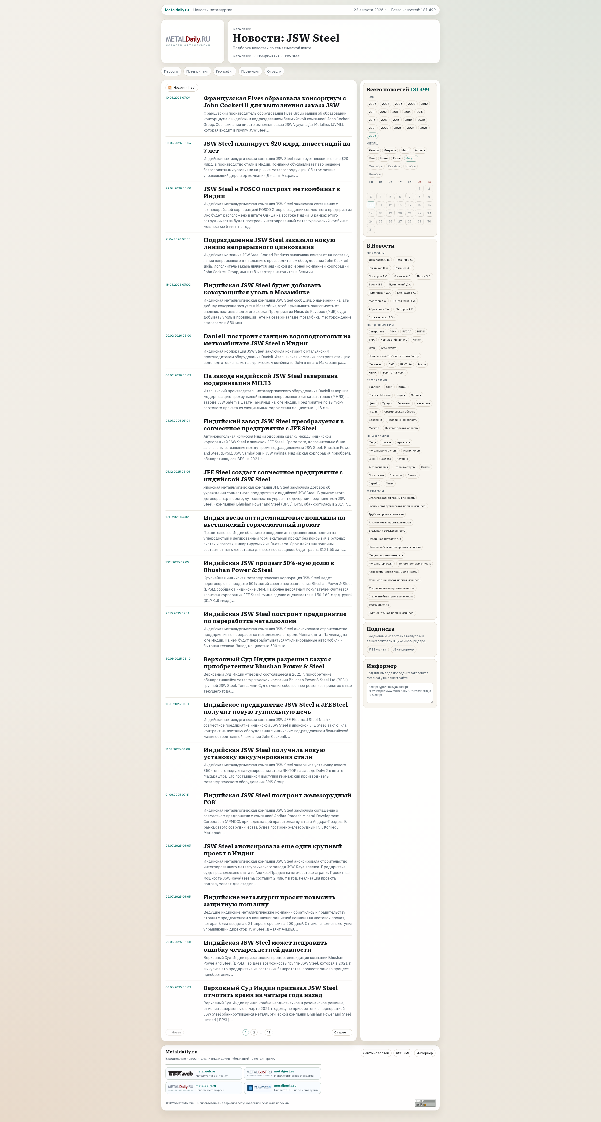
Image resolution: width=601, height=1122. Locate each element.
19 (268, 1032)
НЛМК (421, 331)
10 (371, 205)
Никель (386, 442)
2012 (383, 112)
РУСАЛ (406, 331)
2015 (419, 112)
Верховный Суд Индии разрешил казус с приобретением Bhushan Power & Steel (267, 662)
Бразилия (375, 419)
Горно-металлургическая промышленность (397, 506)
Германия (404, 403)
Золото (386, 458)
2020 (421, 120)
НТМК (373, 372)
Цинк (372, 458)
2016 (372, 120)
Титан (389, 483)
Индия (401, 395)
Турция (387, 403)
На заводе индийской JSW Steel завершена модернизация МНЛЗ (271, 379)
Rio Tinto (406, 364)
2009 (412, 104)
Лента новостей (376, 1053)
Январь (374, 150)
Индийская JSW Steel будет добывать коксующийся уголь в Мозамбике (262, 288)
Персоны (171, 71)
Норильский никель (394, 339)
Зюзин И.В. (376, 284)
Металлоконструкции (383, 450)
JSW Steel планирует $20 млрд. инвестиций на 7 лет (277, 147)
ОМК (372, 348)
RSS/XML (403, 1053)
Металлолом (411, 450)
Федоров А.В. (405, 309)
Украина (374, 387)
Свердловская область (399, 411)
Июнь (384, 158)
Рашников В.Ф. (379, 268)
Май (372, 158)
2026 (372, 136)
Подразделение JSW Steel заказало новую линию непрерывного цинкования (269, 243)
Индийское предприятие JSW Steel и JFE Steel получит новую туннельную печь (276, 708)
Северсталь (376, 331)
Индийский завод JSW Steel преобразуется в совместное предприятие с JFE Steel (274, 424)
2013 (395, 112)
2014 (407, 112)
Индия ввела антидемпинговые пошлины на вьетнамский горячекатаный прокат (274, 521)
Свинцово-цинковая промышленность (394, 580)
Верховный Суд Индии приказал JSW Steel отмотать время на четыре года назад (271, 991)
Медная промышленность (386, 555)
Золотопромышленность (414, 563)
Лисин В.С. (424, 276)
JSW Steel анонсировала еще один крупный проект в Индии (273, 849)
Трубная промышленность (386, 514)
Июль (397, 158)
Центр (373, 403)
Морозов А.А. (378, 301)
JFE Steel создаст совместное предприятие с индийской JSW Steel (273, 475)
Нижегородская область (401, 428)
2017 (384, 120)
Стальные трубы (404, 467)
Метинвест (376, 364)
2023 (397, 128)
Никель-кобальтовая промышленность (394, 547)
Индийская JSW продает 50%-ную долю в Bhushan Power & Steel (269, 566)
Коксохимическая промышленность (393, 571)
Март (405, 150)
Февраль (390, 150)
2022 (385, 128)
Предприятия (268, 56)
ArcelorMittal (389, 348)
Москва (374, 428)
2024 (411, 128)
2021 (372, 128)
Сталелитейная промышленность (391, 596)
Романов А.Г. (403, 268)
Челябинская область (402, 419)
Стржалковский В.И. (382, 317)
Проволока (376, 475)
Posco (422, 364)
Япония (416, 395)
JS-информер (403, 649)
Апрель (420, 150)
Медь (372, 442)
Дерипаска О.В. (379, 259)
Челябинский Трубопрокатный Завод (394, 356)
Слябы (425, 467)
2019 (408, 120)
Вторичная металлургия (385, 539)
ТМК (372, 339)
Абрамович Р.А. (379, 309)
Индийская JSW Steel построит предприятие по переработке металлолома (275, 617)
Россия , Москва (380, 395)
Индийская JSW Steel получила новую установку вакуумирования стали (264, 753)
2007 (385, 104)
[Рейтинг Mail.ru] (425, 1103)
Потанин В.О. (404, 259)
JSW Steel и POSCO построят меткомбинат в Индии (272, 192)
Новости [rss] (185, 87)
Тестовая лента (379, 604)
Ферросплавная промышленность (391, 588)
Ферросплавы (378, 467)
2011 (371, 112)
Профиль (396, 475)
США (389, 387)
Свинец (412, 475)
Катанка (402, 458)
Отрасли (274, 71)
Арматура (403, 442)
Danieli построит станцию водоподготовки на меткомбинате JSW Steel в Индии (277, 339)
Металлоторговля (381, 563)
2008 (398, 104)
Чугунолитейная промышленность (391, 613)
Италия (373, 411)
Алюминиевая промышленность (390, 522)
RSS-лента (377, 649)
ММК (393, 331)
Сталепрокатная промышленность (392, 497)
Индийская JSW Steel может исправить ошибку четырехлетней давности (265, 946)
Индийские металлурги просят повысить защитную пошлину (269, 900)
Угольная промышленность (387, 530)
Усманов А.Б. (402, 276)
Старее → (342, 1032)
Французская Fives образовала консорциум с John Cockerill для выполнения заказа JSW (275, 101)
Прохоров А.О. (378, 276)
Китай (402, 387)
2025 (424, 128)
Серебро (374, 483)
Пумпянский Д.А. (400, 284)
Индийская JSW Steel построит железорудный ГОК (277, 798)
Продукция (250, 71)
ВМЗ (391, 364)
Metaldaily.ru (242, 56)
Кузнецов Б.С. (406, 292)
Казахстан (423, 403)
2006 (372, 104)
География (224, 71)
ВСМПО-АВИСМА (393, 372)
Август (411, 158)
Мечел (417, 339)
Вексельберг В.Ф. (404, 301)
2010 (424, 104)
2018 (396, 120)
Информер (425, 1053)
